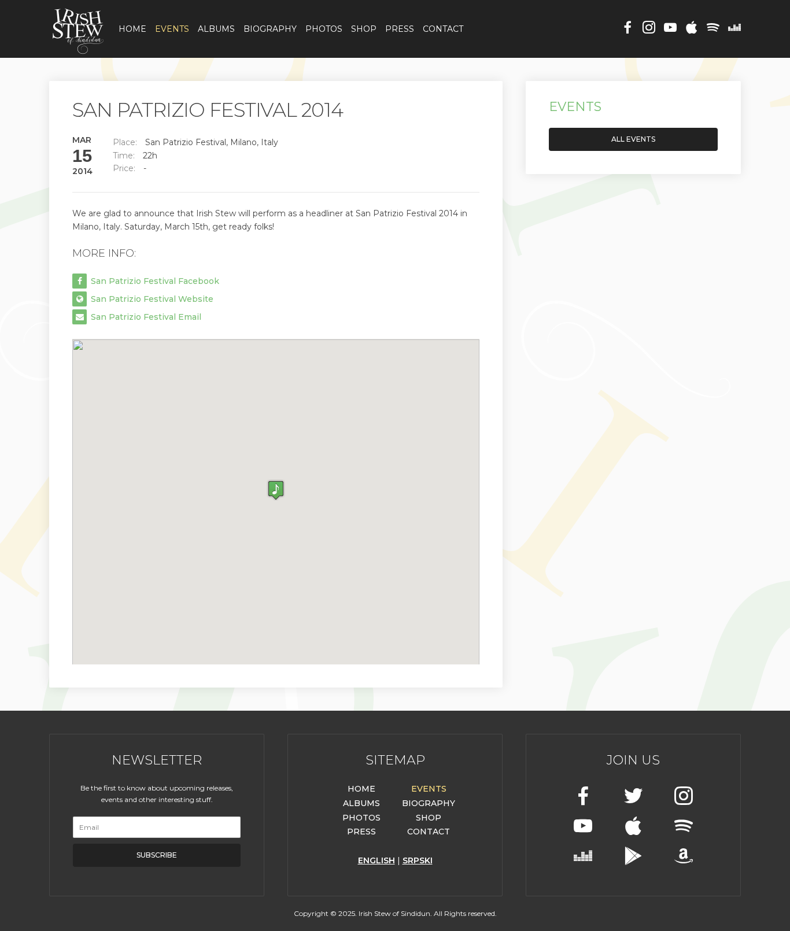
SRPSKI (418, 860)
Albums (216, 29)
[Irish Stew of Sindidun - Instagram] (649, 28)
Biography (270, 29)
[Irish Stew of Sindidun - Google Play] (633, 857)
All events (633, 139)
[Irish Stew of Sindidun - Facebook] (627, 28)
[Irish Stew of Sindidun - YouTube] (670, 28)
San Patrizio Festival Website (150, 299)
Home (132, 29)
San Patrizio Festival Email (144, 317)
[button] (275, 490)
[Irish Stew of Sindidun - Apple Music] (691, 28)
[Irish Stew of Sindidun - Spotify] (713, 28)
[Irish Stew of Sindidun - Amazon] (683, 857)
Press (399, 29)
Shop (363, 29)
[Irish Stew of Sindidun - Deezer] (734, 28)
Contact (443, 29)
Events (172, 29)
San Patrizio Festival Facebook (153, 281)
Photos (323, 29)
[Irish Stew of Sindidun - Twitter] (633, 797)
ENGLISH (376, 860)
